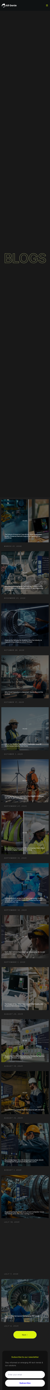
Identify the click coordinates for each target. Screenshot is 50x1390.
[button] (47, 5)
